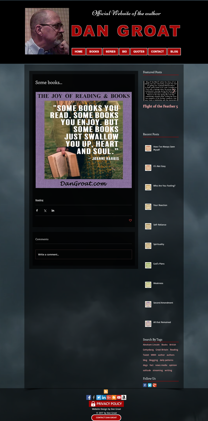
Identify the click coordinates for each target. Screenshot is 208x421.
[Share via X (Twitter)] (44, 210)
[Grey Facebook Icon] (93, 397)
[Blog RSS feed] (106, 391)
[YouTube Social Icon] (119, 397)
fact (151, 365)
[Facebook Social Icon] (88, 397)
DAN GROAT (126, 31)
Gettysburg (148, 349)
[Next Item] (173, 90)
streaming (158, 370)
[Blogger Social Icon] (113, 397)
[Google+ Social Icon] (108, 397)
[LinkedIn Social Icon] (103, 397)
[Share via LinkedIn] (52, 210)
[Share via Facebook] (37, 210)
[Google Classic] (154, 385)
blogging (153, 360)
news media (161, 365)
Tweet (146, 354)
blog (145, 360)
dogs (145, 365)
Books (165, 344)
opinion (173, 365)
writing (168, 370)
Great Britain (162, 349)
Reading (39, 200)
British (172, 344)
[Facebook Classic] (145, 385)
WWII (153, 354)
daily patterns (166, 360)
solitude (147, 370)
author (161, 354)
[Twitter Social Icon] (98, 397)
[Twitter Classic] (150, 385)
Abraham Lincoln (151, 344)
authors (170, 354)
